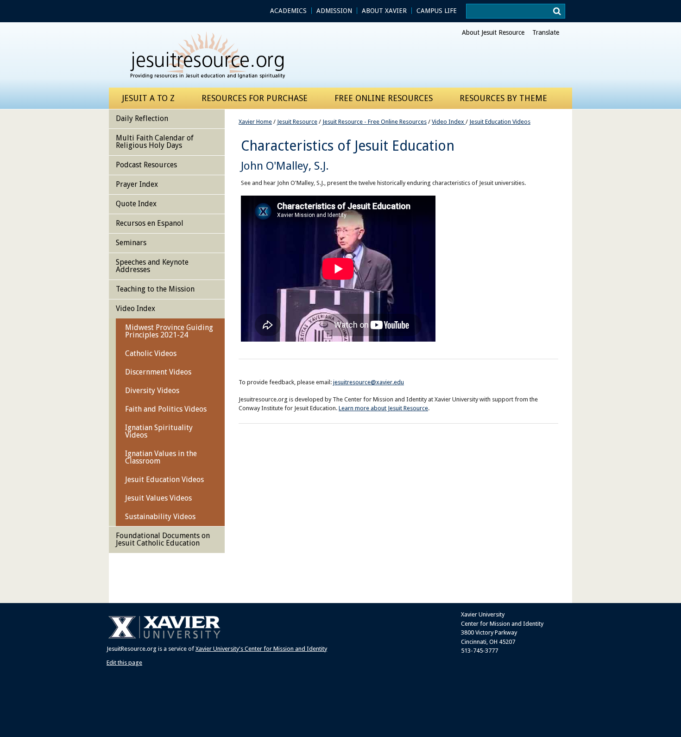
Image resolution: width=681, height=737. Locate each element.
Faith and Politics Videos (166, 409)
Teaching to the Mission (155, 289)
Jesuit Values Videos (158, 498)
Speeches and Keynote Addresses (152, 266)
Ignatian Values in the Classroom (161, 457)
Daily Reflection (142, 118)
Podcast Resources (146, 164)
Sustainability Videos (160, 516)
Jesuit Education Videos (499, 121)
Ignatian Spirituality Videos (159, 431)
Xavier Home (255, 121)
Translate (545, 32)
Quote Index (136, 203)
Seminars (131, 242)
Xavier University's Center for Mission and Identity (261, 648)
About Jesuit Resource (493, 32)
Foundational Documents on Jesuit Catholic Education (163, 539)
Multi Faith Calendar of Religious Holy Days (155, 141)
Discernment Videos (158, 372)
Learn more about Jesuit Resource (383, 408)
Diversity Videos (152, 390)
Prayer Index (137, 184)
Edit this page (124, 662)
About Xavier (384, 10)
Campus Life (436, 10)
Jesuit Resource (297, 121)
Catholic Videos (151, 353)
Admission (334, 10)
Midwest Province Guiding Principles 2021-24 (169, 331)
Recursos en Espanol (149, 223)
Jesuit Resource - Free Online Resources (374, 121)
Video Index (449, 121)
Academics (288, 10)
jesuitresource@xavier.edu (368, 382)
